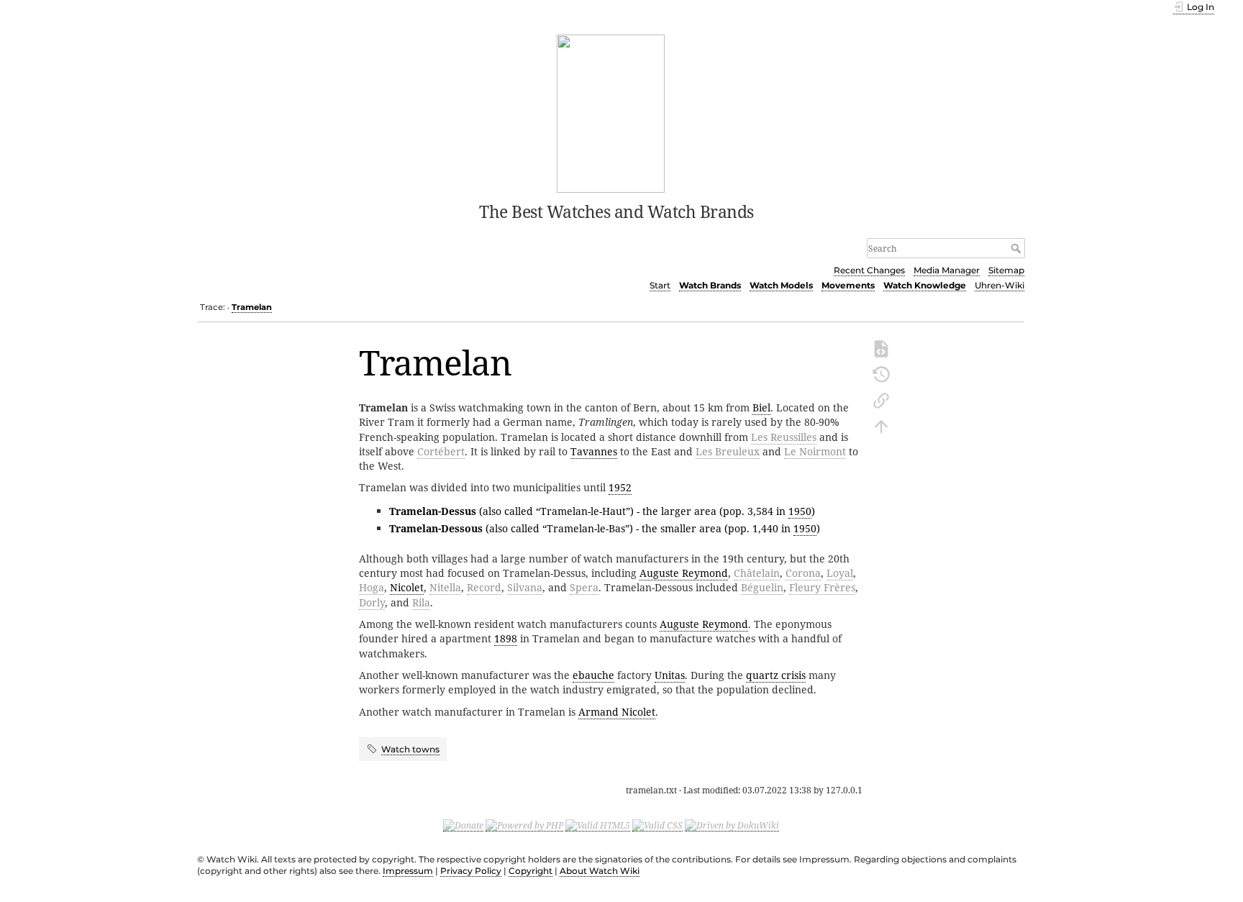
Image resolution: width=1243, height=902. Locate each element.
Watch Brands (710, 285)
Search (1017, 248)
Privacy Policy (470, 870)
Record (484, 587)
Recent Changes (869, 270)
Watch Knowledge (924, 285)
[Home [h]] (611, 112)
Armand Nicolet (616, 712)
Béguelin (762, 587)
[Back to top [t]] (881, 425)
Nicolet (407, 587)
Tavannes (593, 451)
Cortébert (441, 451)
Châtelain (757, 573)
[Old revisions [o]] (881, 373)
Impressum (408, 870)
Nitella (445, 587)
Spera (584, 587)
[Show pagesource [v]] (881, 347)
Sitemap (1006, 270)
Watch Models (781, 285)
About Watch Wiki (599, 870)
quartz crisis (776, 675)
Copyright (530, 870)
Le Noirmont (815, 451)
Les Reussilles (783, 437)
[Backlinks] (881, 399)
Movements (848, 285)
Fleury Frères (822, 587)
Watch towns (410, 749)
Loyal (840, 573)
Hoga (371, 587)
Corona (803, 573)
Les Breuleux (728, 451)
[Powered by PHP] (524, 825)
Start (660, 285)
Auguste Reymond (683, 573)
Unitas (670, 675)
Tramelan (252, 307)
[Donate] (463, 825)
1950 (799, 511)
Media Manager (947, 270)
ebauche (593, 675)
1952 (620, 487)
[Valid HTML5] (597, 825)
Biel (761, 407)
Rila (421, 602)
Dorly (372, 602)
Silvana (524, 587)
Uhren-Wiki (999, 285)
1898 (505, 638)
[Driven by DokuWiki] (732, 825)
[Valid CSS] (657, 825)
